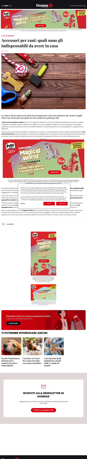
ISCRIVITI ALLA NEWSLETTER (43, 410)
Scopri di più (13, 323)
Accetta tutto (61, 203)
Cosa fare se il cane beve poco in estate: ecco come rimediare (32, 360)
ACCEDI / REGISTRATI (76, 6)
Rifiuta (49, 203)
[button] (5, 6)
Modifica (23, 203)
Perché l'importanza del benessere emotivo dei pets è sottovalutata (10, 362)
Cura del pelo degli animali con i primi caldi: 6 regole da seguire (52, 362)
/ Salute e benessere (7, 36)
